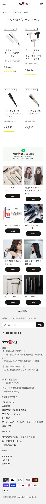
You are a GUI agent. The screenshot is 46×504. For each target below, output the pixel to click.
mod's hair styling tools (26, 497)
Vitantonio (7, 455)
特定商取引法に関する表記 (14, 410)
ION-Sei (5, 459)
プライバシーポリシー (12, 413)
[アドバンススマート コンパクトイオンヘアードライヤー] (33, 39)
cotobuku (6, 463)
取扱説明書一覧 (9, 444)
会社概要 (6, 406)
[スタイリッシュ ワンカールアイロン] (33, 99)
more (13, 196)
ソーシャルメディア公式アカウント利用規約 (22, 421)
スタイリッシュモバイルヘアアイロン (12, 53)
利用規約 (6, 417)
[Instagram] (15, 332)
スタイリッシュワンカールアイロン (33, 113)
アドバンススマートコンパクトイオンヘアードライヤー (33, 54)
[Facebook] (7, 332)
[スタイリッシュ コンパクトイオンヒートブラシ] (12, 99)
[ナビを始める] (4, 4)
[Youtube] (11, 332)
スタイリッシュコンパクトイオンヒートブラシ (12, 113)
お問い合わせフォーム (12, 440)
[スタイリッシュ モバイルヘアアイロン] (12, 39)
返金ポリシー (8, 425)
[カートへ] (41, 3)
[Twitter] (4, 332)
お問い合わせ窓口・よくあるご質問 (18, 436)
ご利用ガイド (8, 402)
